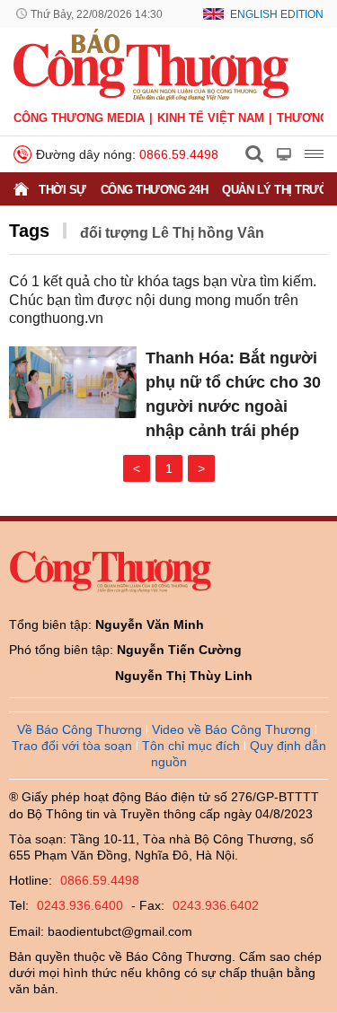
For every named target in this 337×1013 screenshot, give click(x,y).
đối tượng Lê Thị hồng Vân (172, 232)
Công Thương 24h (154, 189)
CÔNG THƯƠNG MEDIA (79, 118)
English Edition (277, 14)
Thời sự (62, 189)
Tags (29, 230)
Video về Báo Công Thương (231, 729)
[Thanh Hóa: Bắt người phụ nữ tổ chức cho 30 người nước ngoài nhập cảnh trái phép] (73, 382)
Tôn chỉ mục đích (191, 745)
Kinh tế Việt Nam (210, 118)
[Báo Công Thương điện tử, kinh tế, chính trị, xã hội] (150, 64)
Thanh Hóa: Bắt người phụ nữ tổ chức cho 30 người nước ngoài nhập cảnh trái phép (233, 394)
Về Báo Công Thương (79, 729)
